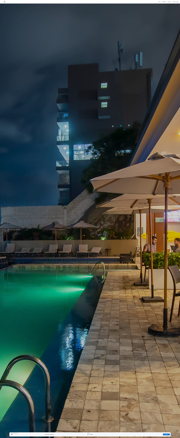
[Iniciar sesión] (177, 2)
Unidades (164, 1)
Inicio (159, 1)
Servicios (169, 1)
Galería (174, 1)
